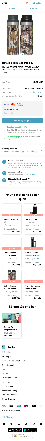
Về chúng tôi (6, 356)
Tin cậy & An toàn (8, 399)
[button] (27, 3)
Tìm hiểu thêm (9, 113)
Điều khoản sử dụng (9, 390)
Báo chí (5, 373)
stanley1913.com (36, 92)
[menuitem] (11, 8)
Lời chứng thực (7, 386)
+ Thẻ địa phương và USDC (11, 410)
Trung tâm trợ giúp (8, 365)
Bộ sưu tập (6, 382)
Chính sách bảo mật (9, 395)
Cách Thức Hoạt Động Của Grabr (14, 361)
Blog (4, 369)
